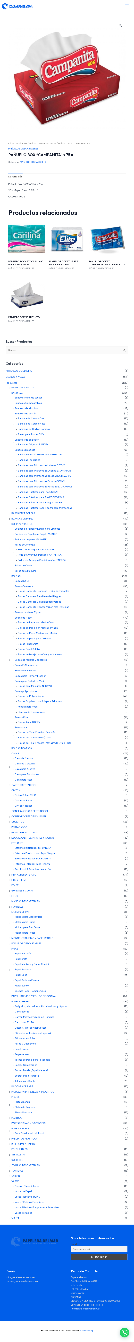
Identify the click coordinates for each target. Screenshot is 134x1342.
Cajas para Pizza (24, 779)
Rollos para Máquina (25, 571)
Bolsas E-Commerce (26, 665)
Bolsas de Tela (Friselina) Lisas (34, 737)
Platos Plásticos (23, 1112)
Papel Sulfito (22, 985)
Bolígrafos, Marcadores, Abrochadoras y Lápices (41, 1006)
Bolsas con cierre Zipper (28, 612)
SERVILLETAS (18, 1154)
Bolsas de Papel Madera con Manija (37, 633)
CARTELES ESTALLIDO (23, 785)
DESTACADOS (19, 827)
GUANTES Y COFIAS (22, 890)
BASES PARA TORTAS (23, 513)
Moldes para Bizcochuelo (28, 916)
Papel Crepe (22, 1049)
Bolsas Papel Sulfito (29, 649)
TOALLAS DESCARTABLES (25, 1165)
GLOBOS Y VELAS (15, 376)
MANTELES (17, 906)
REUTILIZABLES (19, 1149)
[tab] (15, 177)
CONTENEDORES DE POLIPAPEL (28, 816)
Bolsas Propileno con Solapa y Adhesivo (40, 701)
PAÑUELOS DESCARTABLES (42, 143)
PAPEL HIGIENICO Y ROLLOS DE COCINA (33, 996)
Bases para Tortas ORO (31, 434)
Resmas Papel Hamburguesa (30, 991)
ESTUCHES (17, 843)
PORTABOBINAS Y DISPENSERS (28, 1123)
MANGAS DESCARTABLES (25, 901)
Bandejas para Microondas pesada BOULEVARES (44, 476)
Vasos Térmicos (23, 1212)
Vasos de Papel (23, 1191)
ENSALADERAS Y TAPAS (24, 832)
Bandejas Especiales (29, 460)
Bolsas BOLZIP (22, 581)
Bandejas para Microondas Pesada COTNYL (42, 481)
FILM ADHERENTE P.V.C (23, 874)
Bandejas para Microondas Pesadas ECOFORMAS (45, 486)
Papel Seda (21, 975)
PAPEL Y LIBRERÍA (20, 1001)
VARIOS (15, 1176)
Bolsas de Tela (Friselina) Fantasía (36, 732)
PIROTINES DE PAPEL (22, 1086)
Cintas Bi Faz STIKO (25, 795)
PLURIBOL (16, 1117)
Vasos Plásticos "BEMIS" (28, 1196)
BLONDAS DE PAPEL (22, 518)
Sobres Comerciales (26, 1065)
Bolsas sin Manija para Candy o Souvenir (40, 654)
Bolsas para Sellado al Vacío (30, 681)
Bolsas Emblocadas (25, 670)
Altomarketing (86, 1330)
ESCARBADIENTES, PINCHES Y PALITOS (32, 837)
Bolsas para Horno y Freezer (30, 676)
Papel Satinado (23, 969)
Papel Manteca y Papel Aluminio (32, 964)
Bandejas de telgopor (27, 439)
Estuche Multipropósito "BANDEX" (33, 848)
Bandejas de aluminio (26, 408)
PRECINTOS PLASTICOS (24, 1138)
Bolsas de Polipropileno (31, 696)
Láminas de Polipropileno (31, 712)
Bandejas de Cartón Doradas (34, 429)
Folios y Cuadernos (25, 1043)
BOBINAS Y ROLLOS (22, 524)
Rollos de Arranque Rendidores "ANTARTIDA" (42, 560)
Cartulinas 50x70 (24, 1022)
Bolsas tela (21, 727)
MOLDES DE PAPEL (21, 912)
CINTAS (15, 790)
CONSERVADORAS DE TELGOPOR (30, 811)
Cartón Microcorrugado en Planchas (34, 1017)
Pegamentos (22, 1054)
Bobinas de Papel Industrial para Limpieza (37, 528)
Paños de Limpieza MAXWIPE (31, 539)
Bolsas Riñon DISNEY (29, 722)
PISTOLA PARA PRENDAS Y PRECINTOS (32, 1091)
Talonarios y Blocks (25, 1081)
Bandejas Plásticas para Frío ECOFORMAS (41, 497)
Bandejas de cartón (25, 413)
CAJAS (15, 753)
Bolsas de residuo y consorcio (31, 659)
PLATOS (15, 1097)
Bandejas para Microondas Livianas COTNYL (42, 465)
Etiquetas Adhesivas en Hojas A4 (33, 1033)
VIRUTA (15, 1218)
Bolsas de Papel (23, 617)
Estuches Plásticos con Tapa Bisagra (35, 853)
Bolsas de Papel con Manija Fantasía (38, 627)
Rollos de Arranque (25, 544)
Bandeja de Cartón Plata (31, 423)
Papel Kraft (21, 959)
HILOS (14, 896)
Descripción (15, 176)
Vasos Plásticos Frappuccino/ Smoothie (37, 1207)
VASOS (15, 1181)
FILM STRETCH (19, 880)
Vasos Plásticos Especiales (29, 1202)
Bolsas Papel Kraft (28, 644)
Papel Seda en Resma (27, 980)
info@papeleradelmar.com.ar (21, 1277)
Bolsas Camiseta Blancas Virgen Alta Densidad (43, 607)
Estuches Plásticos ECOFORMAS (33, 858)
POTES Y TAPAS (20, 1128)
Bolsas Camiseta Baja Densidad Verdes (39, 601)
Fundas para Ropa (28, 706)
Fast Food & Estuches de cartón (33, 869)
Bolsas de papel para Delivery (34, 638)
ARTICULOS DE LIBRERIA (19, 370)
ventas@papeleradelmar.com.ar (22, 1281)
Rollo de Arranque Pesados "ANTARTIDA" (40, 554)
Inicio (11, 143)
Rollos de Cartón (24, 565)
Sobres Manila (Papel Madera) (31, 1070)
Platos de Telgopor (25, 1107)
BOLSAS (16, 576)
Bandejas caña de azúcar (28, 397)
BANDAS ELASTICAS (22, 387)
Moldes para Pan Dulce (27, 927)
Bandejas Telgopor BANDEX (33, 444)
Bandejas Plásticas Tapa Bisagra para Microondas (45, 508)
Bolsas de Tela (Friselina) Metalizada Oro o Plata (44, 743)
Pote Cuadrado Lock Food (29, 1133)
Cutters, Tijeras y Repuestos (30, 1027)
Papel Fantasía (23, 953)
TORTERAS (17, 1170)
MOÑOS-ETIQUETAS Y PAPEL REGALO (32, 938)
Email (74, 1243)
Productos (21, 143)
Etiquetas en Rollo (25, 1038)
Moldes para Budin (25, 922)
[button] (120, 25)
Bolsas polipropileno (26, 691)
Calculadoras (22, 1011)
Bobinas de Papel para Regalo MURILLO (36, 534)
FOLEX (15, 885)
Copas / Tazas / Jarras (27, 1186)
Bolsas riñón (21, 717)
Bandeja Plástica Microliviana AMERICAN (40, 454)
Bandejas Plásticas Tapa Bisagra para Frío (40, 502)
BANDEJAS (17, 393)
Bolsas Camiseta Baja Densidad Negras (39, 596)
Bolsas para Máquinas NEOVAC (35, 686)
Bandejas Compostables (28, 403)
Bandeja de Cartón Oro (31, 418)
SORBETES (17, 1160)
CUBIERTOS (17, 821)
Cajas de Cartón (24, 758)
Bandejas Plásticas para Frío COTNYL (38, 492)
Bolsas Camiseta (24, 586)
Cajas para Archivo (25, 769)
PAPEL (14, 949)
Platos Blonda (22, 1102)
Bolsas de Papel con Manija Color (36, 622)
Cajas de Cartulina (25, 763)
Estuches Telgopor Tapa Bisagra (32, 864)
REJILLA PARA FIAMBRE (23, 1144)
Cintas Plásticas (23, 805)
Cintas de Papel (23, 800)
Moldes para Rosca (25, 932)
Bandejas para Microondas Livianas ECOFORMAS (44, 470)
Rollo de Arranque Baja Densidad (36, 549)
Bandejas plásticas (25, 450)
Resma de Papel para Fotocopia (32, 1059)
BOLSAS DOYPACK (21, 748)
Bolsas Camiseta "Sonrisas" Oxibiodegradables (43, 591)
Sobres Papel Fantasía (27, 1075)
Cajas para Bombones (27, 774)
